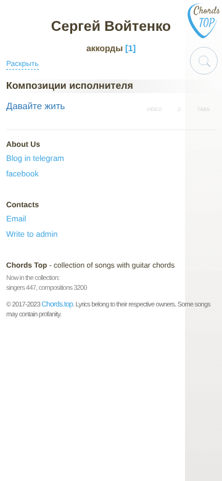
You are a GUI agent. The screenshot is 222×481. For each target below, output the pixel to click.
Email (16, 218)
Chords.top (57, 304)
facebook (22, 173)
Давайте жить (35, 106)
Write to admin (32, 234)
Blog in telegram (35, 158)
